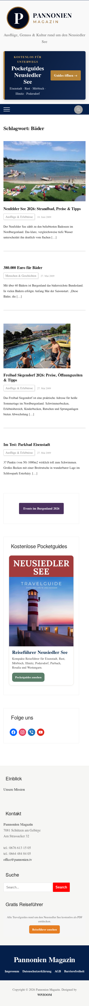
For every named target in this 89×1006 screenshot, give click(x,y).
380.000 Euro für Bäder (22, 267)
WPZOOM (44, 994)
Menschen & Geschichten (20, 276)
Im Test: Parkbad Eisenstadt (26, 444)
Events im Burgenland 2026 (41, 508)
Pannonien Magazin (44, 959)
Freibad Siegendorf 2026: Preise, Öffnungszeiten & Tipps (43, 378)
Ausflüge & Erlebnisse (19, 217)
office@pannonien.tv (17, 859)
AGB (58, 971)
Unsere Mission (14, 789)
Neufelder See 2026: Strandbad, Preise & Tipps (42, 208)
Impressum (12, 971)
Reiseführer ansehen (44, 929)
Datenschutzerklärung (36, 971)
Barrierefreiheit (74, 971)
